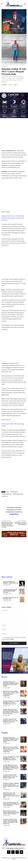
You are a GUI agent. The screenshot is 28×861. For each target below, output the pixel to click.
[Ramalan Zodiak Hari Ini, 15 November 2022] (22, 599)
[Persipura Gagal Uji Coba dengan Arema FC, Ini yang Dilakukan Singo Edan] (23, 721)
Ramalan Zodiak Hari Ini (18, 494)
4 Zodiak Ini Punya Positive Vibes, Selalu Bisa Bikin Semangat (10, 591)
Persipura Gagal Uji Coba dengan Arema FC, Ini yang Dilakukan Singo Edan (10, 720)
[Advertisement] (14, 134)
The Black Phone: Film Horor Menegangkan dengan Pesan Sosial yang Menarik (20, 523)
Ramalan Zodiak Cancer (7, 494)
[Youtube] (21, 852)
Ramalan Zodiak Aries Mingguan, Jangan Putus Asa (10, 582)
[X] (11, 88)
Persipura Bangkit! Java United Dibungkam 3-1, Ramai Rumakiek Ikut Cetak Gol (11, 702)
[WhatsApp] (18, 88)
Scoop (3, 64)
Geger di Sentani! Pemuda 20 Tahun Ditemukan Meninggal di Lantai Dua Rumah (11, 804)
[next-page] (7, 727)
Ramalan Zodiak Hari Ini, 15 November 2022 (10, 598)
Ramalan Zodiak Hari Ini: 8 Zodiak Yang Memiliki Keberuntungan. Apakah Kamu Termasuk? (13, 218)
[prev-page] (4, 727)
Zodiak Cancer (5, 496)
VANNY (4, 84)
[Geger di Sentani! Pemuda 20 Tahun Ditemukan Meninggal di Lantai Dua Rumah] (23, 805)
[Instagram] (13, 852)
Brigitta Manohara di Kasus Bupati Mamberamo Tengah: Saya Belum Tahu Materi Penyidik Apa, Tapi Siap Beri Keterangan (7, 525)
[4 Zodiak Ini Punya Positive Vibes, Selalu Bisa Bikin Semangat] (22, 591)
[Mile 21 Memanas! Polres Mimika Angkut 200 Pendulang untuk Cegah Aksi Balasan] (23, 813)
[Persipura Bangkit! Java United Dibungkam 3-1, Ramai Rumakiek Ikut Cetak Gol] (23, 703)
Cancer (7, 491)
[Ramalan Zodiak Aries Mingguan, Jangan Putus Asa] (22, 583)
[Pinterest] (15, 88)
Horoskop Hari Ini (14, 491)
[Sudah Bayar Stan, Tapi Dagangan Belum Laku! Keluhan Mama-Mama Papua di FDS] (23, 795)
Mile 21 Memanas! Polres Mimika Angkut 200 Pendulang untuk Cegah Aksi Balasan (11, 812)
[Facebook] (8, 88)
